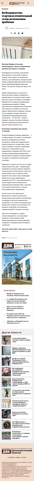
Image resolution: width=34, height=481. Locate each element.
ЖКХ (7, 238)
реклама (17, 457)
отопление (13, 238)
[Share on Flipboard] (18, 33)
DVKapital (12, 28)
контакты (23, 457)
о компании (11, 457)
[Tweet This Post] (15, 33)
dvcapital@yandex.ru (11, 465)
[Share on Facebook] (11, 33)
